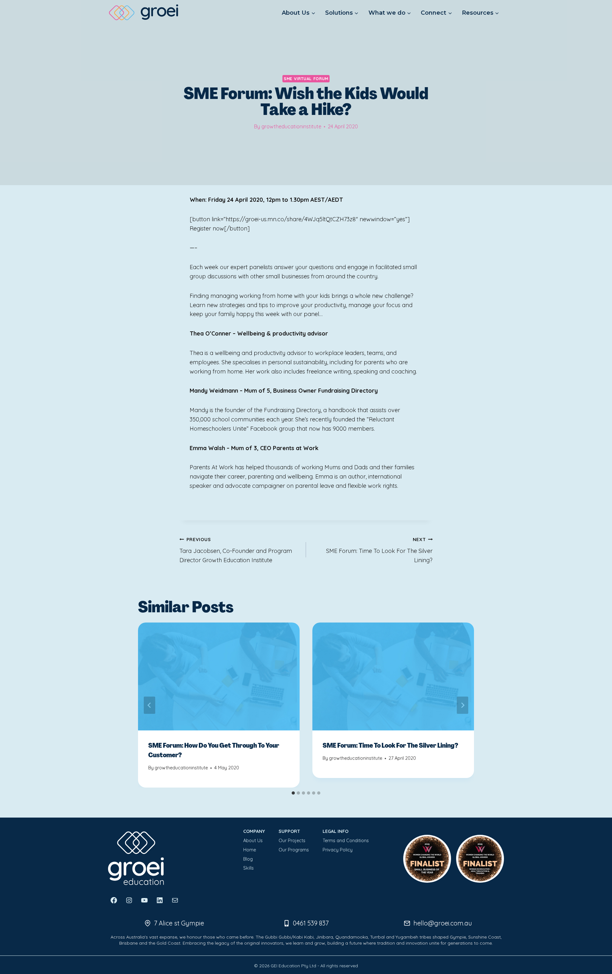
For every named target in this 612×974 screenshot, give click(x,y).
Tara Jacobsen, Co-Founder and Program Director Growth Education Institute (235, 550)
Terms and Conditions (346, 840)
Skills (248, 868)
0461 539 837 (311, 923)
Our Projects (292, 840)
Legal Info (335, 831)
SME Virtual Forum (306, 78)
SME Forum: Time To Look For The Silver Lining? (379, 550)
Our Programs (294, 850)
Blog (248, 859)
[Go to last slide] (149, 705)
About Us (253, 840)
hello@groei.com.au (442, 923)
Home (249, 850)
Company (254, 831)
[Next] (462, 705)
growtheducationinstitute (291, 126)
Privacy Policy (338, 850)
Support (289, 831)
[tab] (293, 793)
